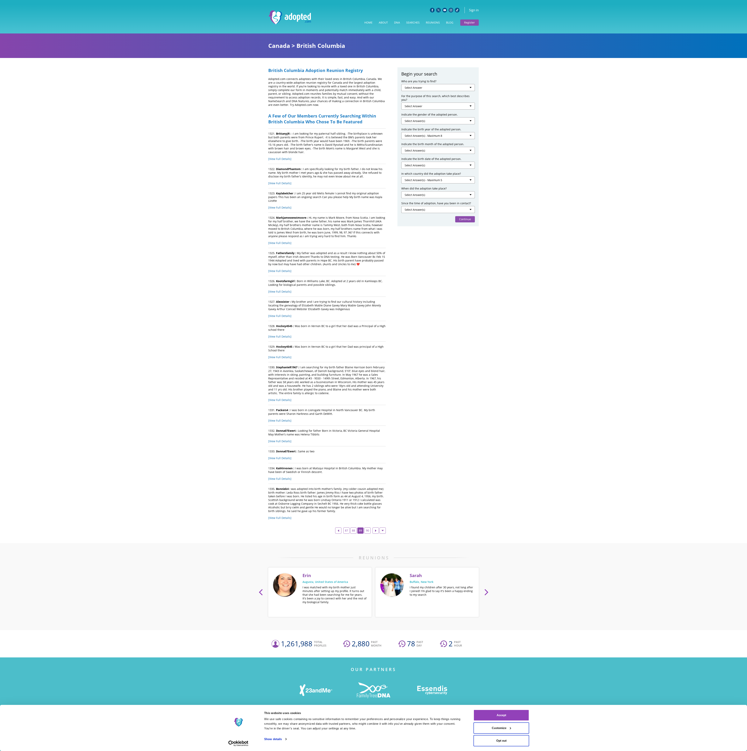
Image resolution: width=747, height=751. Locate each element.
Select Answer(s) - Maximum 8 (423, 136)
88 (353, 530)
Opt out (501, 740)
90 (367, 530)
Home (368, 22)
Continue (465, 219)
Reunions (433, 22)
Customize (499, 728)
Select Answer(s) (415, 121)
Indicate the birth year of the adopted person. (431, 129)
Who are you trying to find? (418, 81)
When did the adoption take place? (424, 188)
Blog (449, 22)
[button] (260, 592)
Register (469, 22)
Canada (279, 46)
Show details (273, 739)
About (383, 22)
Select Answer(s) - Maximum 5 (423, 180)
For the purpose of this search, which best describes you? (435, 98)
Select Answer (413, 87)
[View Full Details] (279, 159)
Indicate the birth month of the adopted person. (432, 144)
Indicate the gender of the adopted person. (429, 114)
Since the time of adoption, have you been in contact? (436, 203)
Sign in (474, 10)
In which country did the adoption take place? (431, 173)
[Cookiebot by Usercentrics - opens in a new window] (238, 743)
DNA (397, 22)
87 (346, 530)
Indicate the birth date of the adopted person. (431, 159)
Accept (501, 715)
